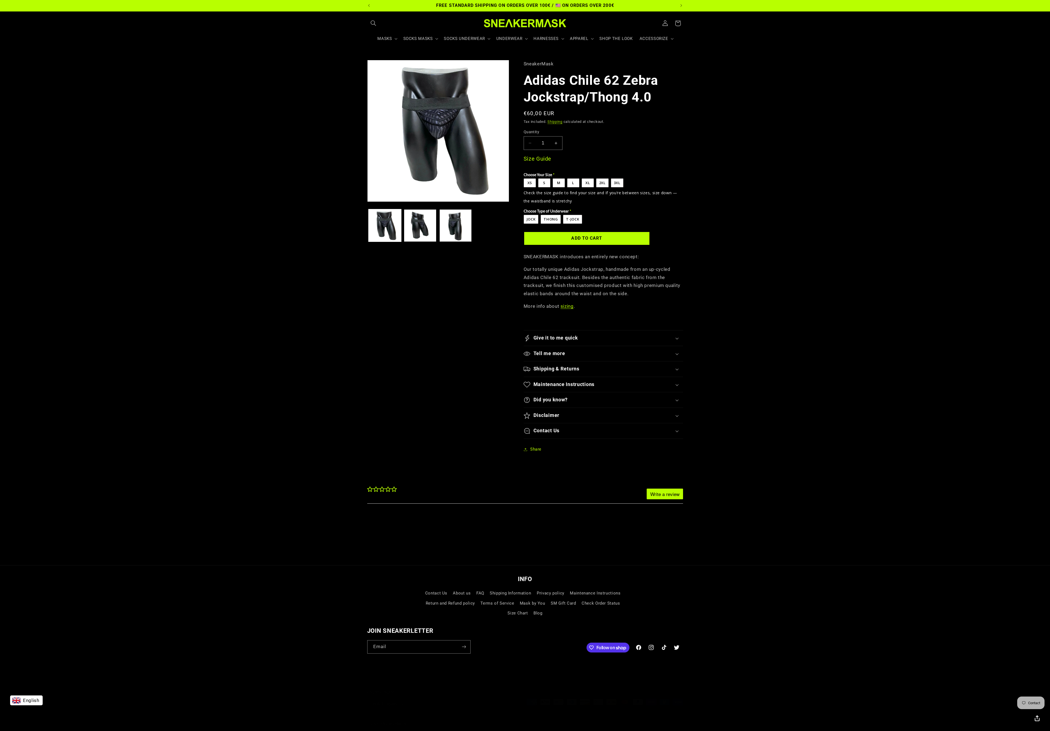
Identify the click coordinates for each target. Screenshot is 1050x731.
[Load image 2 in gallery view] (420, 225)
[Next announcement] (681, 5)
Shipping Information (510, 593)
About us (462, 593)
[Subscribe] (463, 647)
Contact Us (436, 593)
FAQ (480, 593)
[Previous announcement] (369, 5)
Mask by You (532, 603)
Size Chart (518, 613)
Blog (537, 613)
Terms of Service (497, 603)
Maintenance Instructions (595, 593)
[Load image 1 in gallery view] (385, 225)
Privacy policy (550, 593)
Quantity (531, 132)
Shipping (554, 122)
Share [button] (535, 449)
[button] (373, 23)
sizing (567, 306)
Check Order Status (601, 603)
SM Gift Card (563, 603)
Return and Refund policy (450, 603)
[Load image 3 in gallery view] (455, 225)
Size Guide (537, 159)
